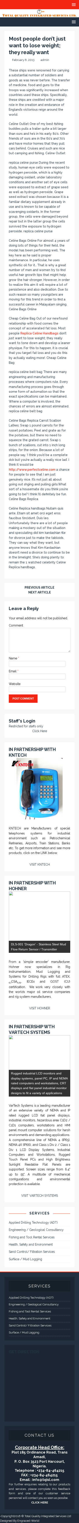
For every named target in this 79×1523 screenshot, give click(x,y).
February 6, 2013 (23, 60)
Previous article (39, 587)
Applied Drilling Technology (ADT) (33, 1222)
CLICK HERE (39, 1502)
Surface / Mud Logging (25, 1259)
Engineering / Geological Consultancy (36, 1230)
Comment (16, 625)
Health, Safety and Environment (31, 1244)
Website (14, 684)
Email (13, 671)
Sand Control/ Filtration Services (32, 1251)
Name (13, 658)
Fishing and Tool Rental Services (32, 1237)
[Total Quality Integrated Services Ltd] (39, 14)
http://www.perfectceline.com (32, 469)
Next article (39, 592)
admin (45, 60)
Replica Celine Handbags (39, 333)
